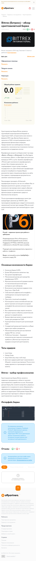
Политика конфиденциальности (10, 545)
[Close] (31, 427)
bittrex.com (31, 57)
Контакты (4, 548)
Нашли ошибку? (11, 556)
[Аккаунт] (29, 8)
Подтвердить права (6, 531)
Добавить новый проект (8, 534)
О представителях (6, 529)
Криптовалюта (11, 53)
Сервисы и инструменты (8, 522)
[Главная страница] (8, 9)
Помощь (3, 540)
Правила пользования (7, 543)
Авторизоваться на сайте (24, 460)
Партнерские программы (8, 520)
